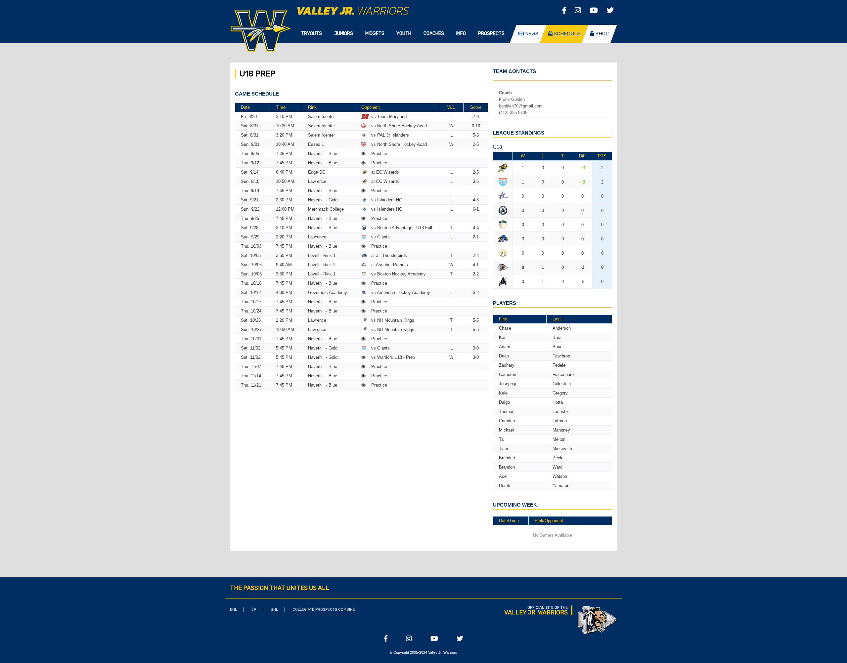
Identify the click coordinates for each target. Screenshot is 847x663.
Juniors (343, 33)
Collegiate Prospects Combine (323, 609)
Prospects (491, 33)
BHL (274, 609)
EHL (233, 609)
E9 (253, 609)
